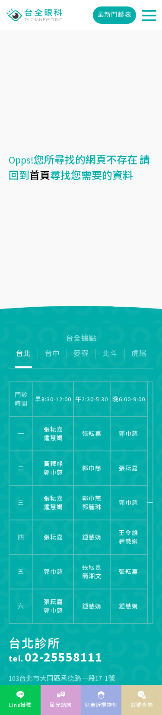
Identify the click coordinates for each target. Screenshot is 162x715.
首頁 (39, 175)
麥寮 (81, 353)
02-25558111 (63, 657)
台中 (52, 353)
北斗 (110, 353)
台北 (23, 353)
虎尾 (139, 353)
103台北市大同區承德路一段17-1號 (62, 678)
